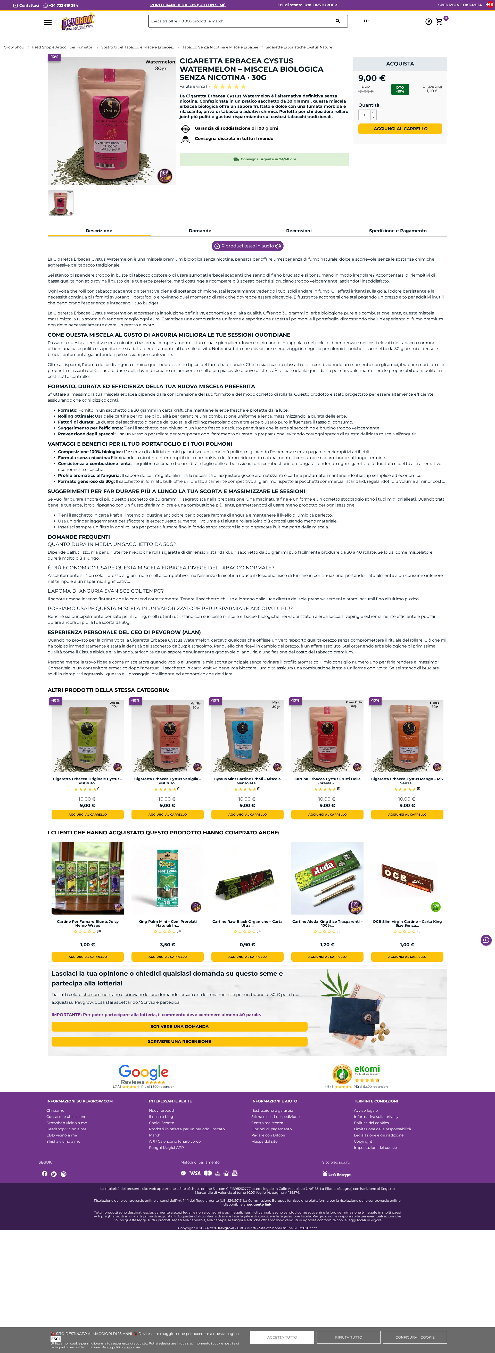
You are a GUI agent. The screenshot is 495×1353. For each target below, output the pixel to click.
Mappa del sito (264, 1141)
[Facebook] (44, 1174)
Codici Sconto (161, 1122)
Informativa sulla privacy (376, 1116)
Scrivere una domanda (180, 1026)
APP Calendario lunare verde (175, 1141)
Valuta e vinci (195, 86)
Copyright (363, 1141)
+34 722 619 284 (63, 5)
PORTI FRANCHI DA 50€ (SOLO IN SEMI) (188, 5)
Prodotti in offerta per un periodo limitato (187, 1129)
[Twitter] (54, 1174)
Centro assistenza (267, 1122)
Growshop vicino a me (66, 1122)
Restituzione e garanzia (272, 1110)
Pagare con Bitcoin (268, 1135)
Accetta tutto (282, 1337)
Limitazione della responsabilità (382, 1129)
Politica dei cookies (371, 1122)
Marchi (155, 1135)
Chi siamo (55, 1110)
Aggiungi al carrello (400, 128)
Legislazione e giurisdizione (378, 1135)
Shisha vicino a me (63, 1141)
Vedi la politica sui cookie (121, 1347)
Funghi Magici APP (166, 1147)
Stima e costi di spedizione (275, 1116)
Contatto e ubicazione (66, 1116)
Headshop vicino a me (66, 1129)
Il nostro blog (161, 1116)
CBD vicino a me (61, 1135)
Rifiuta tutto (348, 1337)
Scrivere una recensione (179, 1041)
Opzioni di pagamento (271, 1129)
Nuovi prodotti (162, 1110)
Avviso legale (366, 1110)
